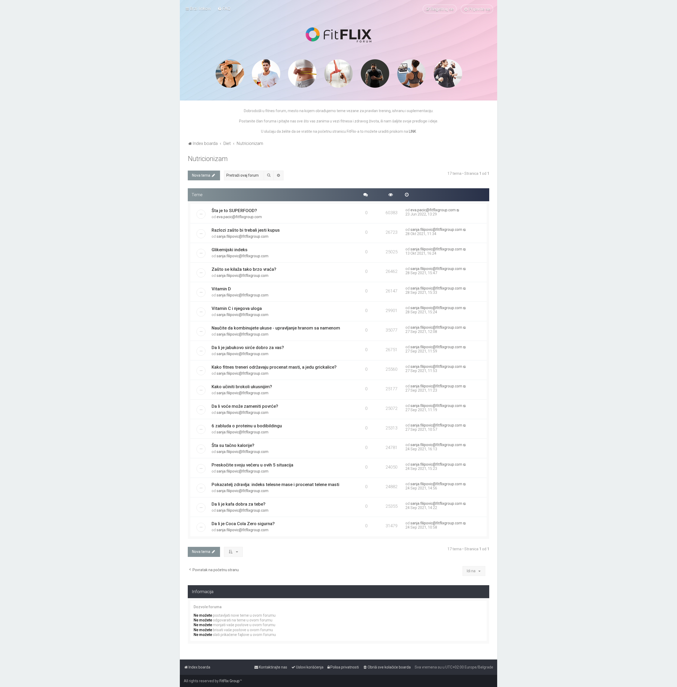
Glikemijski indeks (230, 249)
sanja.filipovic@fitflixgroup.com (242, 236)
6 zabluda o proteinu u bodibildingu (247, 425)
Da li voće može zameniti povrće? (245, 406)
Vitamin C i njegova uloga (237, 308)
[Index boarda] (338, 34)
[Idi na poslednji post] (458, 210)
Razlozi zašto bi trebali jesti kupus (246, 230)
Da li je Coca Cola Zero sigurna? (243, 523)
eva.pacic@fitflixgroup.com (239, 217)
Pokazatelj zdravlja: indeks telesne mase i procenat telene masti (275, 484)
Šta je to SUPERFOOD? (234, 210)
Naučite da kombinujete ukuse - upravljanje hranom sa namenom (276, 328)
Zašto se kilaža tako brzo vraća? (244, 269)
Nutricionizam (208, 159)
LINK (412, 131)
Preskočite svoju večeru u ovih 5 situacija (252, 465)
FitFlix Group (229, 681)
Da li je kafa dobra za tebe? (239, 504)
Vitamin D (221, 288)
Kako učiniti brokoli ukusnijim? (242, 386)
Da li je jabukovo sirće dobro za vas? (248, 347)
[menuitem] (224, 8)
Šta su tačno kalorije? (233, 445)
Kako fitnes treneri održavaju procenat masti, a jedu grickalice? (274, 367)
